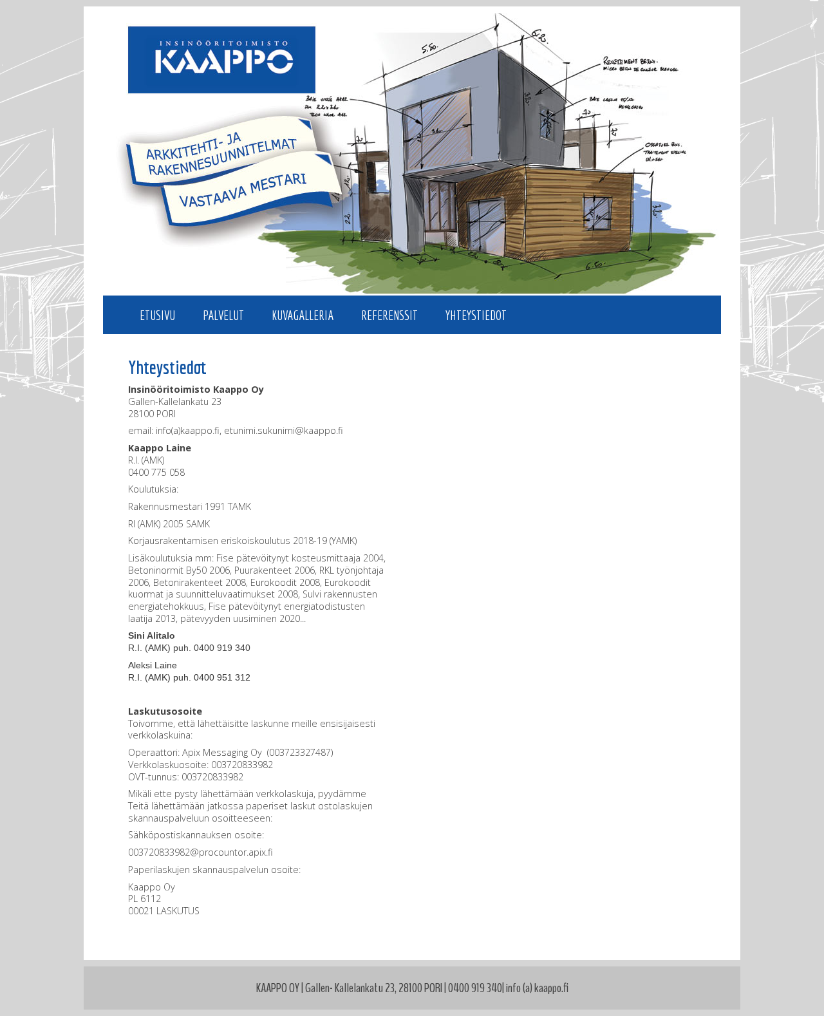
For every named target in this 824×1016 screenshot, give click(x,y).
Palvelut (223, 315)
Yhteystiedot (476, 315)
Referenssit (389, 315)
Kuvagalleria (302, 315)
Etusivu (157, 315)
